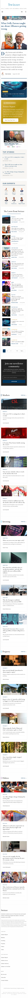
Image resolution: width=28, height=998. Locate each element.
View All (24, 395)
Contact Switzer (4, 980)
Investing (3, 940)
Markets (13, 272)
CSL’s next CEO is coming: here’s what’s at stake (17, 219)
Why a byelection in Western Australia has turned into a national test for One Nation (14, 888)
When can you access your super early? (13, 540)
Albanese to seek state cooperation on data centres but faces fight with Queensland (17, 298)
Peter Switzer (8, 73)
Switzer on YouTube (5, 966)
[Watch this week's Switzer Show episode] (14, 138)
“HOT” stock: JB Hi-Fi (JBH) (17, 341)
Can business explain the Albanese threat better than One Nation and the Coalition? (17, 311)
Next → (22, 350)
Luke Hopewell (14, 221)
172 (17, 350)
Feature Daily (14, 226)
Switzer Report (4, 934)
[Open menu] (2, 12)
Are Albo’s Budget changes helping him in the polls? (17, 238)
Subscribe (3, 977)
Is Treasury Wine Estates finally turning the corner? (17, 275)
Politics (13, 236)
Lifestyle (13, 261)
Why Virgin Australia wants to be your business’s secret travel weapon (17, 265)
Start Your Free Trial (10, 120)
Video (2, 949)
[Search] (25, 12)
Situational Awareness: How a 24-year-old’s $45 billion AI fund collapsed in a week (13, 630)
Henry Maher (14, 290)
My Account (3, 974)
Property (3, 943)
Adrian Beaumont (14, 241)
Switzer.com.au (4, 960)
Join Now (14, 381)
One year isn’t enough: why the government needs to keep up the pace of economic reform (13, 858)
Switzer (14, 4)
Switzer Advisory (5, 963)
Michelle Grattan (14, 302)
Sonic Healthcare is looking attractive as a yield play (17, 332)
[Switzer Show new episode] (14, 18)
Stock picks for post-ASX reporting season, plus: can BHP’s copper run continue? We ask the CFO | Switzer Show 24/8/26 (17, 252)
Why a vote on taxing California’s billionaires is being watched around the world (17, 286)
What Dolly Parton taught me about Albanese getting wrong (13, 26)
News (12, 282)
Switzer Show (14, 257)
